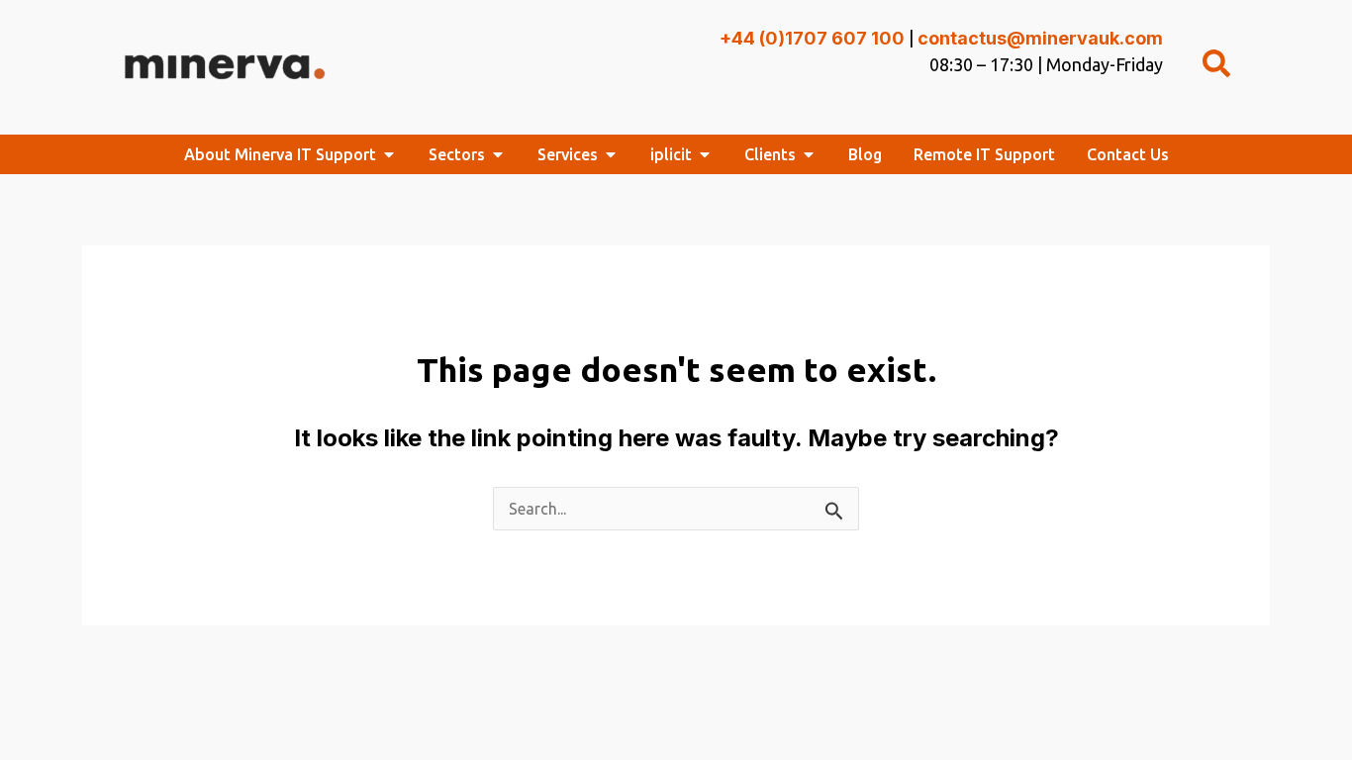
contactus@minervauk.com (1040, 38)
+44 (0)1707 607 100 (812, 38)
